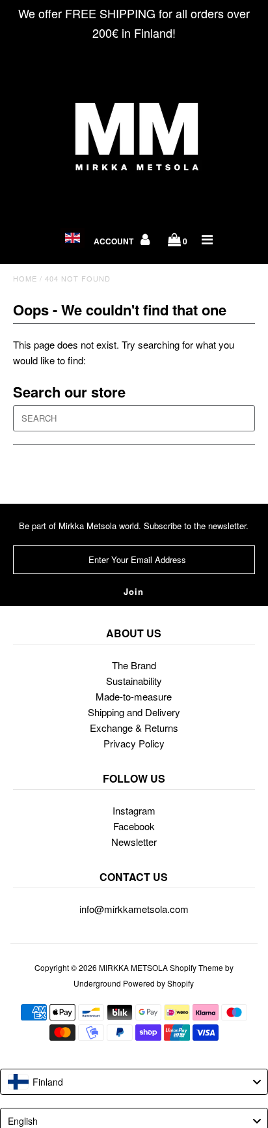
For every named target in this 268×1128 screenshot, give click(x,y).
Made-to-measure (134, 696)
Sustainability (134, 680)
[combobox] (134, 1082)
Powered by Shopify (158, 983)
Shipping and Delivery (134, 712)
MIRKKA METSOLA (133, 967)
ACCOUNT (114, 241)
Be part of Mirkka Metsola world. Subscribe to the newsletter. (133, 525)
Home (25, 278)
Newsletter (134, 841)
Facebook (134, 826)
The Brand (134, 665)
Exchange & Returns (134, 727)
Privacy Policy (134, 743)
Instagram (134, 810)
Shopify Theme (196, 967)
